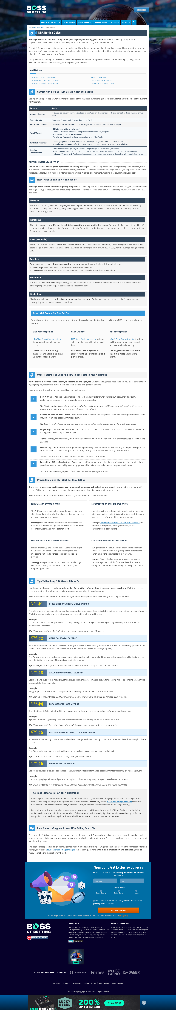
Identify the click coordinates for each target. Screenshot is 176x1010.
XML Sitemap (104, 983)
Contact (66, 983)
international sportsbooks (119, 801)
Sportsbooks (69, 22)
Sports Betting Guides (50, 22)
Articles (126, 22)
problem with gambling (131, 927)
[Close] (144, 1003)
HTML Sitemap (117, 983)
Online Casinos (84, 22)
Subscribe (141, 10)
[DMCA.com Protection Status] (75, 942)
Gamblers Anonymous (119, 932)
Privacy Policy (123, 916)
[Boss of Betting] (36, 12)
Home (30, 27)
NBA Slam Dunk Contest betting (47, 339)
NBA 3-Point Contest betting (122, 339)
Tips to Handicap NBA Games (101, 80)
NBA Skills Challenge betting (83, 339)
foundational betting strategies (61, 849)
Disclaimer (77, 983)
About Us (115, 22)
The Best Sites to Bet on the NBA (102, 83)
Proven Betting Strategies (100, 77)
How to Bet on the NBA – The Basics (46, 80)
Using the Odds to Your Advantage (46, 83)
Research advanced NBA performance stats (120, 522)
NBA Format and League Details (45, 77)
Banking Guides (101, 22)
